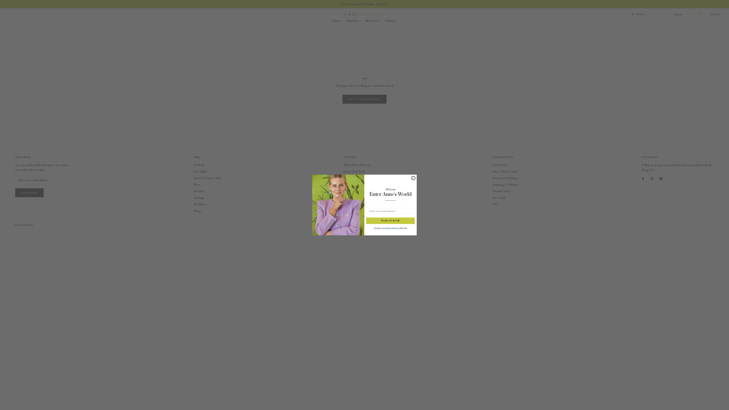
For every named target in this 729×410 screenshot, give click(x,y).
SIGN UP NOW (390, 220)
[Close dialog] (413, 178)
